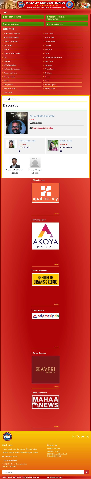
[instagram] (87, 436)
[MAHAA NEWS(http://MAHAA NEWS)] (45, 402)
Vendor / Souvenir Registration (55, 18)
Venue (11, 452)
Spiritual (6, 81)
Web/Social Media (9, 89)
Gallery (35, 452)
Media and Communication (12, 69)
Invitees (5, 452)
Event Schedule (55, 24)
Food (5, 57)
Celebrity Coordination (11, 41)
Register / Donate (13, 17)
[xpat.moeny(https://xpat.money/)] (45, 193)
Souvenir (47, 77)
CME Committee (50, 41)
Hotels (17, 452)
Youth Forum (8, 92)
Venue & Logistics (50, 85)
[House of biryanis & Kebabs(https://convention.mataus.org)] (45, 279)
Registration (48, 73)
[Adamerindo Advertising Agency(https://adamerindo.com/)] (45, 316)
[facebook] (73, 436)
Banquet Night (49, 37)
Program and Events (10, 73)
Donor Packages (26, 452)
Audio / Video (49, 33)
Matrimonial (48, 65)
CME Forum (8, 45)
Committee (21, 449)
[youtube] (82, 436)
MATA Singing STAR (12, 24)
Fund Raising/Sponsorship (53, 57)
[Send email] (86, 472)
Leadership (12, 449)
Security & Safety (9, 77)
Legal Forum (49, 61)
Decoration (48, 49)
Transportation (8, 85)
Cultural (6, 49)
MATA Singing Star (10, 65)
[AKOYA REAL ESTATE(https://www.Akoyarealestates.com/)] (45, 236)
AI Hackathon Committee (12, 33)
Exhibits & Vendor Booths (12, 53)
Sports (47, 81)
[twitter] (78, 436)
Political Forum (49, 69)
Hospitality (7, 61)
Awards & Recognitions (11, 37)
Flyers (47, 53)
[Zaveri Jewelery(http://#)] (45, 369)
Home (5, 99)
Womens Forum (50, 89)
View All (56, 213)
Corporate (48, 45)
